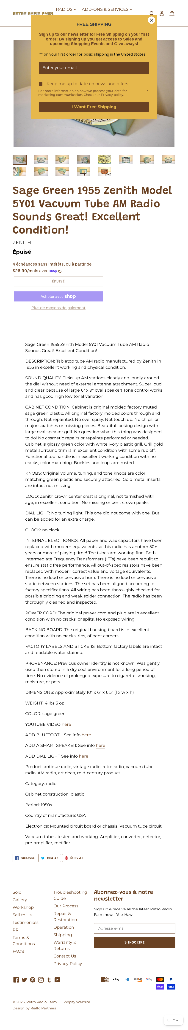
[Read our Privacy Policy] (147, 91)
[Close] (151, 20)
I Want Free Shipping (94, 106)
